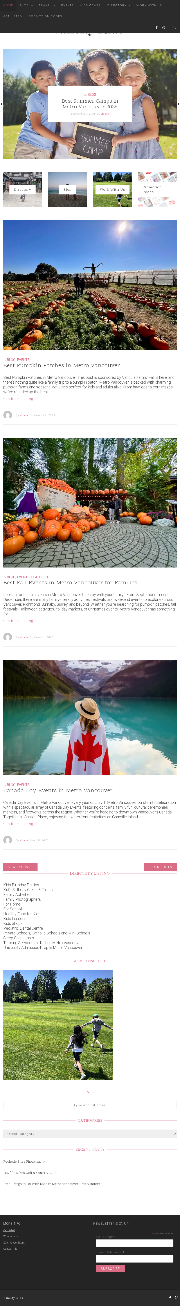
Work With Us (149, 5)
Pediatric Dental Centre (23, 928)
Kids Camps (90, 5)
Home (8, 5)
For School (12, 909)
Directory (117, 5)
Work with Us (11, 1236)
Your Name (105, 1237)
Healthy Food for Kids (21, 913)
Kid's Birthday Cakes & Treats (28, 889)
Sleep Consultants (18, 938)
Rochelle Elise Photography (24, 1162)
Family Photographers (22, 899)
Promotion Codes (45, 16)
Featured (39, 577)
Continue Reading (18, 399)
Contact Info (10, 1248)
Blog (24, 5)
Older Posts (160, 867)
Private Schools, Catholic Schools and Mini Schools (46, 933)
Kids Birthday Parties (21, 885)
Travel (45, 5)
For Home (11, 904)
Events (67, 5)
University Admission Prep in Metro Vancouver (43, 947)
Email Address (110, 1252)
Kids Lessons (14, 918)
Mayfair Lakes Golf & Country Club (30, 1173)
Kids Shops (13, 923)
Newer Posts (20, 867)
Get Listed (12, 16)
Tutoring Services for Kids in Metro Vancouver (42, 942)
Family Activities (17, 894)
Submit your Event (14, 1242)
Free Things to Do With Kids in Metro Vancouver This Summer (51, 1184)
